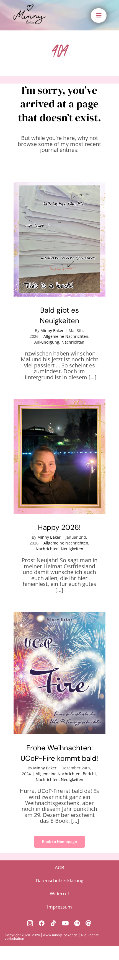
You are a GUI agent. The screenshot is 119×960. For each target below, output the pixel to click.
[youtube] (65, 923)
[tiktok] (53, 923)
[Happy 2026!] (59, 456)
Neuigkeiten (72, 548)
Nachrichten (72, 342)
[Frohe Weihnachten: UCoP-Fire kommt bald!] (59, 673)
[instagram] (30, 923)
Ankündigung (46, 342)
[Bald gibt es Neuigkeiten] (59, 239)
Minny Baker (52, 330)
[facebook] (42, 923)
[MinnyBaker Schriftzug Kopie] (29, 7)
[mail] (89, 923)
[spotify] (77, 923)
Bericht (89, 773)
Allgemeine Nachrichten (65, 336)
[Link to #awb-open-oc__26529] (98, 15)
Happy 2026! (59, 527)
